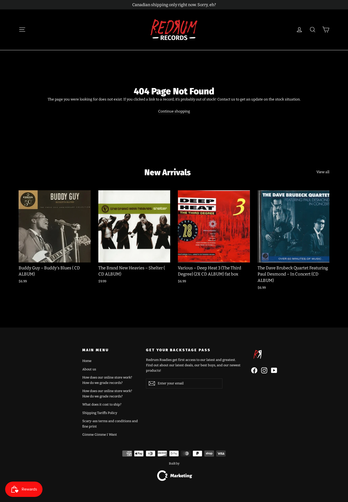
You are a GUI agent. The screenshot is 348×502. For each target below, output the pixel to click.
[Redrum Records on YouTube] (274, 370)
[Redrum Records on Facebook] (254, 370)
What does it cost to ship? (101, 404)
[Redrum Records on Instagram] (264, 370)
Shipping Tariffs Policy (99, 413)
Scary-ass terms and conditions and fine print (110, 423)
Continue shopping (174, 111)
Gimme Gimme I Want (99, 434)
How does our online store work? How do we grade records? (107, 380)
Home (86, 361)
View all (322, 172)
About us (89, 369)
